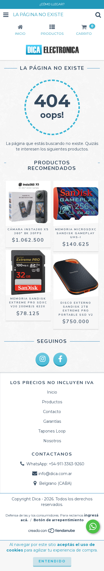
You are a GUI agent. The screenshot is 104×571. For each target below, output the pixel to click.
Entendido (52, 561)
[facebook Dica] (60, 360)
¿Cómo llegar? (52, 4)
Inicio (52, 392)
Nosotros (52, 440)
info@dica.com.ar (55, 473)
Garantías (52, 421)
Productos (52, 401)
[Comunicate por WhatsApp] (93, 526)
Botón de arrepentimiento (59, 520)
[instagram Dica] (42, 360)
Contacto (52, 411)
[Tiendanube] (52, 532)
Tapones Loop (52, 431)
